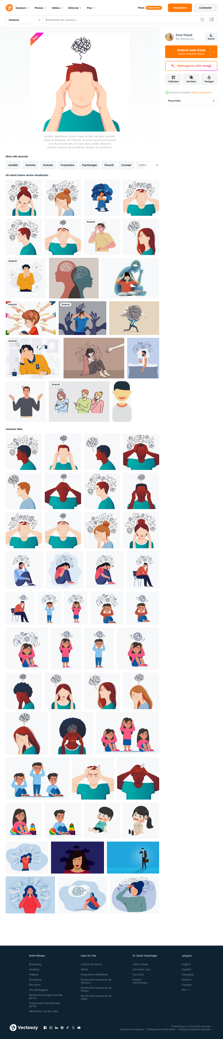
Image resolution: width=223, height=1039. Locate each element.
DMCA (84, 969)
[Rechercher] (202, 20)
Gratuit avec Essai (191, 51)
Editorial (73, 8)
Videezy (33, 974)
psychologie (89, 165)
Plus (89, 8)
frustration (67, 165)
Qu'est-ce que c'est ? (202, 92)
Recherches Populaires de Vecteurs (96, 981)
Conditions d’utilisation (132, 1029)
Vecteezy (34, 969)
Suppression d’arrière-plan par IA (45, 1004)
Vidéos (56, 8)
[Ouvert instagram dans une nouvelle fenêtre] (50, 1027)
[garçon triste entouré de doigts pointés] (31, 318)
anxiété (13, 165)
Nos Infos (138, 974)
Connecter (205, 7)
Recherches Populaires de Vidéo (96, 997)
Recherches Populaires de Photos (96, 989)
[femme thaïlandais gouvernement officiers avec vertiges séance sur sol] (141, 820)
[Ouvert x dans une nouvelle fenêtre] (73, 1027)
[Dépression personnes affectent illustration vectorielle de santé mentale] (130, 278)
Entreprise (35, 979)
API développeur (39, 989)
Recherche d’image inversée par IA (45, 996)
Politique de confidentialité (161, 1029)
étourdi (109, 165)
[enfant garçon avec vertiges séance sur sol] (102, 820)
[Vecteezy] (9, 7)
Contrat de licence (91, 964)
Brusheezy (35, 964)
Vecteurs (21, 8)
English (186, 964)
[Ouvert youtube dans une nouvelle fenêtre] (79, 1027)
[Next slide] (154, 165)
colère (143, 165)
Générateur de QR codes (43, 1011)
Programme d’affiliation (94, 974)
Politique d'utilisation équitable (194, 1029)
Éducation (35, 984)
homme (30, 165)
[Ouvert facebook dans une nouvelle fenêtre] (45, 1027)
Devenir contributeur (140, 981)
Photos (39, 8)
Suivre (211, 38)
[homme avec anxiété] (102, 237)
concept (126, 165)
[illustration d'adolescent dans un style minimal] (122, 401)
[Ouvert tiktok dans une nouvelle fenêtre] (67, 1027)
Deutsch (186, 979)
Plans (141, 7)
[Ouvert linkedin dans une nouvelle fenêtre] (56, 1027)
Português (188, 974)
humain (48, 165)
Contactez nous (142, 969)
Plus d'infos (174, 100)
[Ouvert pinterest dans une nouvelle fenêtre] (62, 1027)
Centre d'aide (140, 964)
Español (186, 969)
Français (187, 984)
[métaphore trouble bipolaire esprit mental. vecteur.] (74, 278)
